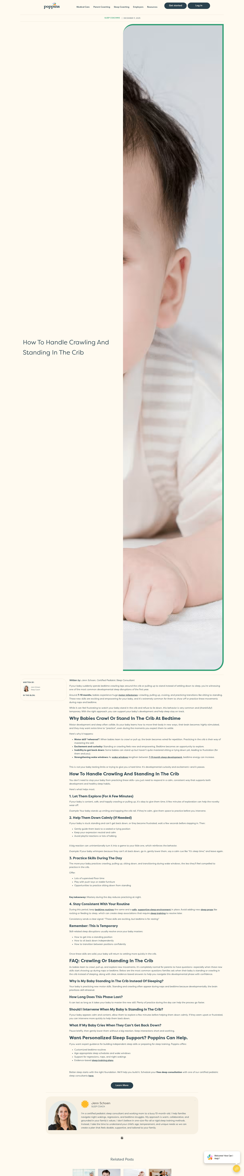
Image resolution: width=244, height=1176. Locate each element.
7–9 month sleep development (165, 757)
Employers (138, 7)
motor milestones (128, 695)
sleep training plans (102, 1060)
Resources (152, 7)
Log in (198, 6)
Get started (175, 6)
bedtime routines (104, 910)
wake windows (120, 757)
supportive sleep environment (154, 910)
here (91, 1076)
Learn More (122, 1085)
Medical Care (83, 7)
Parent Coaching (101, 7)
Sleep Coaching (121, 7)
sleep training (158, 913)
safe (134, 910)
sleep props (207, 910)
